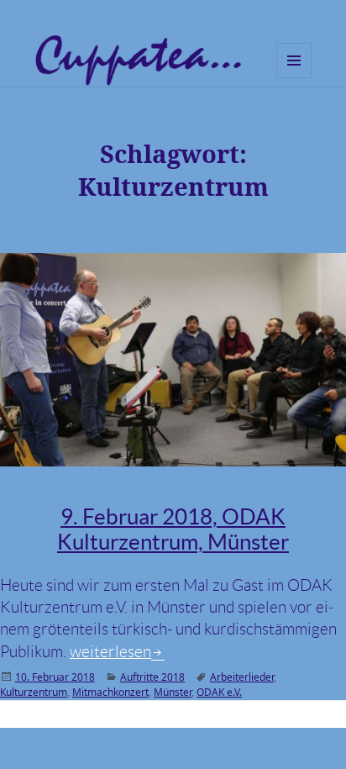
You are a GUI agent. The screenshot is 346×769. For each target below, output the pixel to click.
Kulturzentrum (33, 692)
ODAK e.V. (219, 692)
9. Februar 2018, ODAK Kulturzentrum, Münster (173, 529)
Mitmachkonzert (110, 692)
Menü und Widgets (294, 77)
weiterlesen (117, 652)
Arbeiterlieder (242, 677)
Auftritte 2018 (152, 677)
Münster (172, 692)
